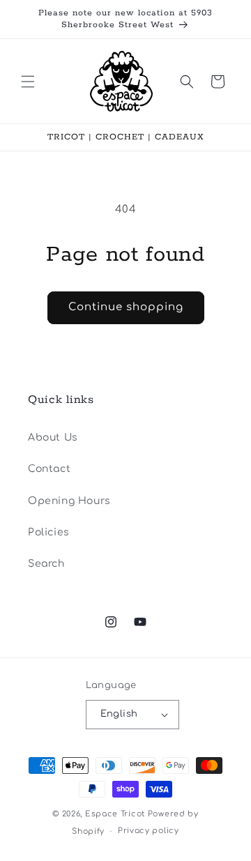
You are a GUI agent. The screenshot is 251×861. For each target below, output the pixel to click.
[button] (28, 81)
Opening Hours (69, 501)
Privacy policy (148, 830)
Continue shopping (125, 307)
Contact (49, 469)
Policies (49, 532)
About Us (53, 437)
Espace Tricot (115, 813)
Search (46, 563)
